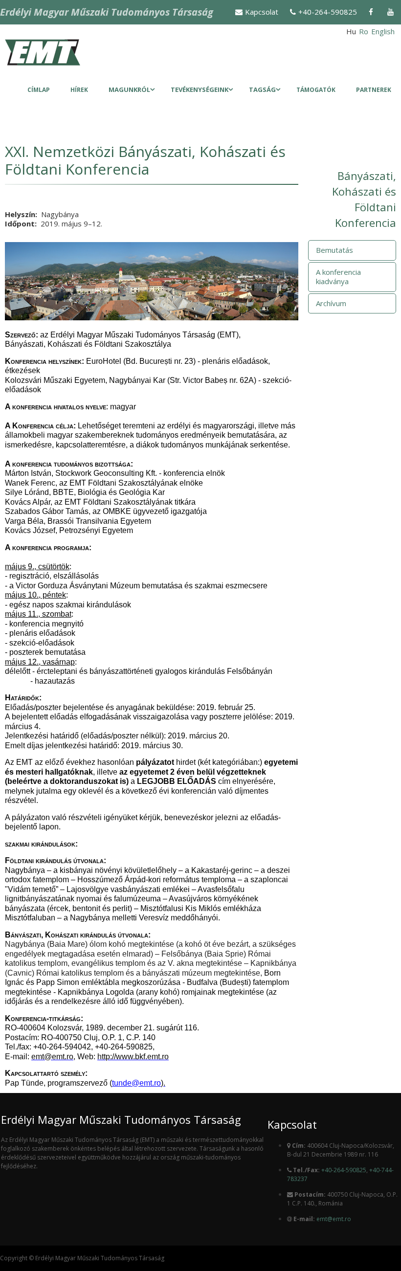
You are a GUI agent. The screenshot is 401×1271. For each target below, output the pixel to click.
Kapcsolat (261, 12)
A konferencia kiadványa (338, 277)
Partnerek (373, 90)
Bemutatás (334, 250)
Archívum (331, 303)
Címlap (38, 90)
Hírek (79, 90)
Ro (363, 31)
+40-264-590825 (327, 12)
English (383, 31)
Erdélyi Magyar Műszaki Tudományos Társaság (106, 12)
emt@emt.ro (333, 1219)
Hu (351, 31)
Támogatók (315, 90)
